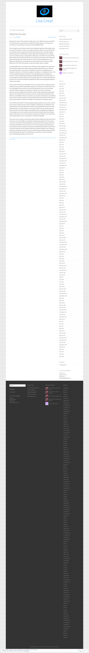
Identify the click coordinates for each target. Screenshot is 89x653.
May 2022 (61, 202)
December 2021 (62, 214)
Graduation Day (73, 65)
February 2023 (62, 181)
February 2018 (62, 305)
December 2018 (62, 293)
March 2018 (62, 302)
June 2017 (61, 323)
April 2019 (61, 284)
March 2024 (62, 151)
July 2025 (61, 114)
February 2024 (62, 153)
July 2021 (61, 226)
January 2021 (62, 240)
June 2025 (61, 116)
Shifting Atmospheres (64, 43)
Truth (14, 139)
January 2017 (62, 335)
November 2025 (63, 105)
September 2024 (63, 137)
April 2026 (61, 93)
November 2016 (62, 340)
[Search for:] (69, 31)
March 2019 (62, 286)
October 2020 (62, 247)
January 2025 (62, 128)
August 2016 (62, 347)
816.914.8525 (62, 376)
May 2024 (61, 146)
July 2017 (61, 321)
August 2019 (62, 275)
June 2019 (61, 279)
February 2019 (62, 288)
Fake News (18, 137)
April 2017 (61, 328)
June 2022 (61, 200)
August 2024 (62, 139)
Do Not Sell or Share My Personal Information (49, 646)
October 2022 (62, 191)
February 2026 (62, 98)
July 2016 (61, 349)
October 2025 (62, 107)
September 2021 (63, 221)
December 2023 (62, 158)
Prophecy (49, 137)
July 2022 (61, 198)
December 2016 (62, 337)
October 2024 (62, 135)
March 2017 (62, 330)
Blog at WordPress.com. (35, 646)
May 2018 (61, 298)
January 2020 (62, 267)
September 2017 (63, 316)
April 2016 (61, 356)
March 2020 (62, 263)
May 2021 (61, 230)
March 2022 (62, 207)
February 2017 (62, 333)
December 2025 (62, 102)
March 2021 (62, 235)
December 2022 (63, 186)
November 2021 (62, 216)
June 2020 (61, 256)
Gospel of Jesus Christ (26, 137)
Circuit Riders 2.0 (70, 72)
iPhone (32, 137)
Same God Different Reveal (65, 39)
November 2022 (63, 188)
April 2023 (61, 177)
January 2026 (62, 100)
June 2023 (61, 172)
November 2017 (62, 312)
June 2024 (61, 144)
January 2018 (62, 307)
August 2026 (62, 84)
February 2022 (62, 209)
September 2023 (63, 165)
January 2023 (62, 184)
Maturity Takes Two (64, 41)
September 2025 (63, 109)
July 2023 (61, 170)
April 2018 (61, 300)
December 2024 (63, 130)
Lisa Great (44, 21)
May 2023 (61, 174)
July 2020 (61, 254)
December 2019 (62, 270)
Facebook (14, 137)
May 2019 (61, 282)
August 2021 (62, 223)
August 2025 (62, 112)
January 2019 (62, 291)
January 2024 (62, 156)
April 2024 (61, 149)
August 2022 (62, 195)
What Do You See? (17, 34)
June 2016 (61, 351)
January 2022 (62, 212)
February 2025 (62, 126)
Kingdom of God (42, 137)
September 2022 (63, 193)
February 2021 (62, 237)
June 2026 (61, 88)
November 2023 (63, 160)
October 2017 (62, 314)
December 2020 (63, 242)
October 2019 (62, 272)
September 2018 (63, 295)
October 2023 (62, 163)
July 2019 (61, 277)
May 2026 (61, 91)
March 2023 (62, 179)
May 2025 (61, 119)
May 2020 (61, 258)
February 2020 (62, 265)
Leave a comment (52, 37)
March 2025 (62, 123)
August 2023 (62, 167)
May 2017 (61, 326)
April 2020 (61, 261)
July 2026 (61, 86)
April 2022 (61, 205)
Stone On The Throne (64, 46)
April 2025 (61, 121)
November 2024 (63, 133)
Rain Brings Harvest (64, 48)
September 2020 (63, 249)
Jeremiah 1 (37, 137)
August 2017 (62, 319)
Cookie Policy (26, 650)
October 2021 (62, 219)
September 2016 (63, 344)
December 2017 (62, 309)
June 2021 (61, 228)
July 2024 (61, 142)
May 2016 (61, 354)
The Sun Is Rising (74, 61)
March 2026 (62, 95)
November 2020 (63, 244)
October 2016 (62, 342)
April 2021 (61, 233)
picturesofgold (66, 57)
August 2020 (62, 251)
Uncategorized (62, 364)
